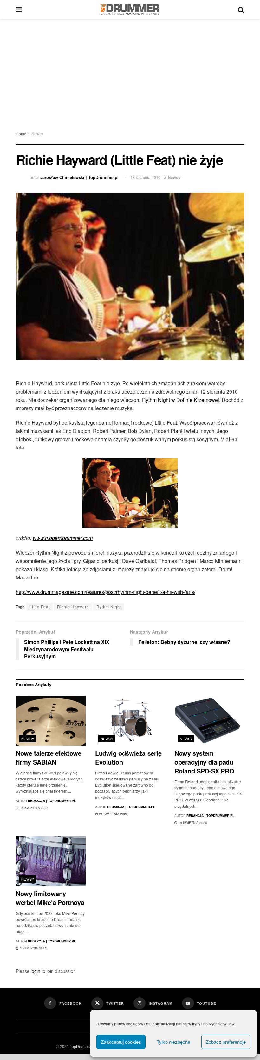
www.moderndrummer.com (63, 538)
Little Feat (39, 606)
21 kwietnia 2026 (113, 814)
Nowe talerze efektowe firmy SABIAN (48, 757)
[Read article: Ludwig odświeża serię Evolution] (130, 721)
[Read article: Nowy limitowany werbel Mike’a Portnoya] (51, 861)
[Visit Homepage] (130, 9)
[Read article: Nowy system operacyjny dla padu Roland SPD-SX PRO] (209, 721)
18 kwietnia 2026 (192, 822)
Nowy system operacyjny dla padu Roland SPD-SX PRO (204, 761)
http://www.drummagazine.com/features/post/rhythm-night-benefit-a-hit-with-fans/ (105, 592)
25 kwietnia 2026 (34, 808)
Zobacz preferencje (226, 1041)
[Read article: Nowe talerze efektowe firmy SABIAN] (51, 721)
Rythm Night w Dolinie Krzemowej (180, 399)
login (35, 971)
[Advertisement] (130, 66)
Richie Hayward (73, 606)
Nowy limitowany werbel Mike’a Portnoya (50, 898)
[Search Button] (241, 9)
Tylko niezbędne (173, 1041)
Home (21, 133)
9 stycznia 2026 (33, 948)
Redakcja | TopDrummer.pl (52, 801)
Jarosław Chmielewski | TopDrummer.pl (79, 177)
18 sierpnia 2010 (145, 177)
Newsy (37, 133)
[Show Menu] (19, 9)
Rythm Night (108, 606)
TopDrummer (81, 1046)
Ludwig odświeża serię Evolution (128, 757)
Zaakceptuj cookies (121, 1041)
